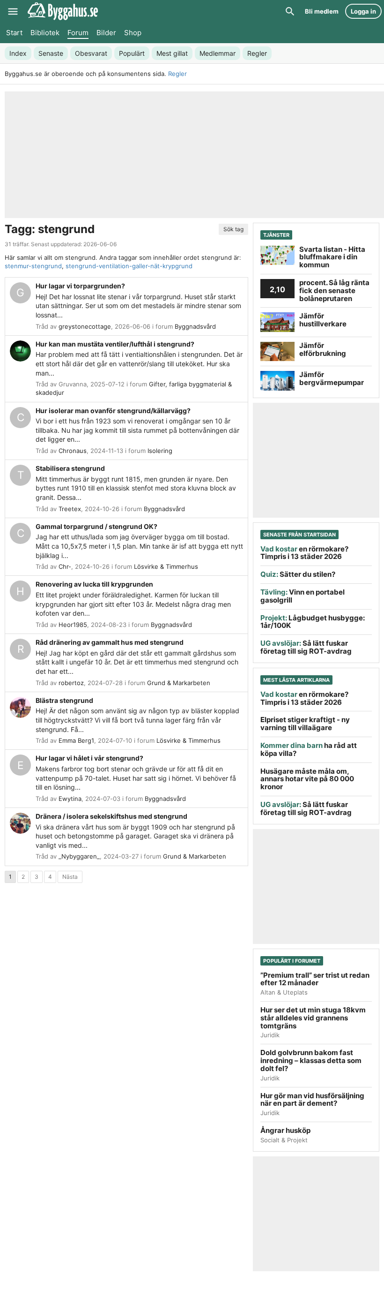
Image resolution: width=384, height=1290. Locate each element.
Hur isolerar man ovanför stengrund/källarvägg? (113, 411)
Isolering (160, 450)
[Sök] (290, 11)
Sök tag (233, 229)
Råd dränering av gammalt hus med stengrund (110, 642)
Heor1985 (73, 624)
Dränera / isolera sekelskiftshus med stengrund (111, 816)
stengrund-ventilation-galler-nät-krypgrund (129, 266)
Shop (132, 32)
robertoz (71, 682)
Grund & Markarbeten (178, 682)
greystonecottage (85, 326)
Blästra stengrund (64, 700)
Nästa (70, 876)
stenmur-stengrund (33, 266)
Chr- (65, 566)
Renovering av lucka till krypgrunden (94, 584)
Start (14, 32)
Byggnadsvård (195, 326)
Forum (78, 32)
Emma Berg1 (76, 740)
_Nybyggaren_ (79, 856)
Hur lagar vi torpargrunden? (80, 286)
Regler (177, 73)
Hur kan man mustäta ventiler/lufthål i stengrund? (115, 344)
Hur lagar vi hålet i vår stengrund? (89, 758)
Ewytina (70, 798)
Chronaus (73, 450)
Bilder (106, 32)
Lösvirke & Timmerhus (166, 566)
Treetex (70, 509)
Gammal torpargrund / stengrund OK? (96, 526)
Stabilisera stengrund (70, 468)
